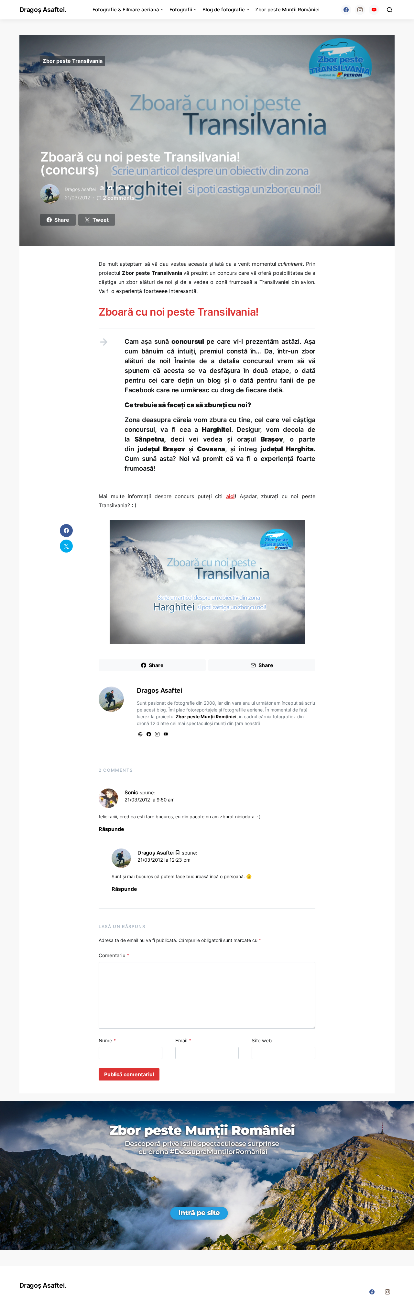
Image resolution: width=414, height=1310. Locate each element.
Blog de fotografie (223, 9)
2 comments (119, 198)
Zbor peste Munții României (287, 9)
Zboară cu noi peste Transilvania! (179, 312)
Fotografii (180, 9)
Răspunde (111, 829)
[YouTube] (374, 10)
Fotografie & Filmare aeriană (126, 9)
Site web (262, 1040)
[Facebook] (346, 10)
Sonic (131, 792)
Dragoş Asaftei (80, 189)
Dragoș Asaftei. (42, 10)
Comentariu (114, 955)
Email (183, 1040)
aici (230, 496)
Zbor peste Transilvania (73, 61)
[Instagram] (360, 10)
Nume (107, 1040)
